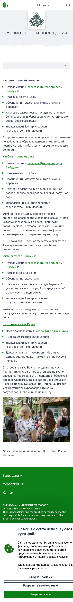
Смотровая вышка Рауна (19, 324)
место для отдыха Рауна (52, 331)
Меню (67, 5)
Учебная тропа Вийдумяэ (19, 256)
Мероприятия (13, 484)
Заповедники (12, 476)
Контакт (9, 492)
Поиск (45, 5)
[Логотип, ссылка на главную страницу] (6, 5)
